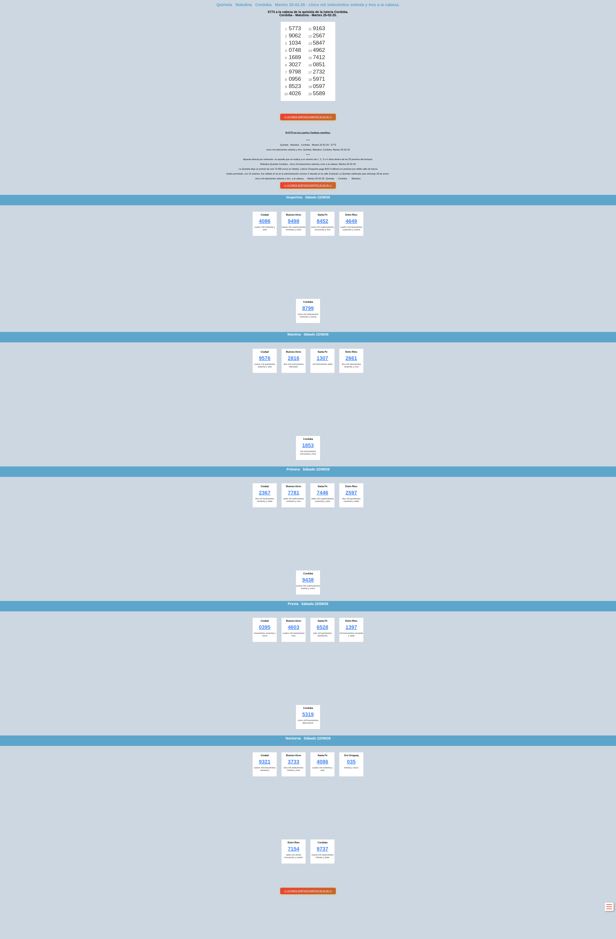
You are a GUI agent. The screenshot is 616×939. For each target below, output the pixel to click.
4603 (293, 627)
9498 (293, 221)
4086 (264, 221)
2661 (351, 358)
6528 (322, 627)
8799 (308, 308)
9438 (308, 580)
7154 (293, 849)
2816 (293, 358)
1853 (308, 445)
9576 (264, 358)
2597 (351, 493)
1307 (322, 358)
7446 (322, 493)
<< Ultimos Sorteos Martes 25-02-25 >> (308, 117)
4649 (351, 221)
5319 (308, 714)
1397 (351, 627)
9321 (264, 762)
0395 (264, 627)
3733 (293, 762)
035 (351, 762)
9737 (322, 849)
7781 (293, 493)
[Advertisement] (308, 266)
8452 (322, 221)
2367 (264, 493)
